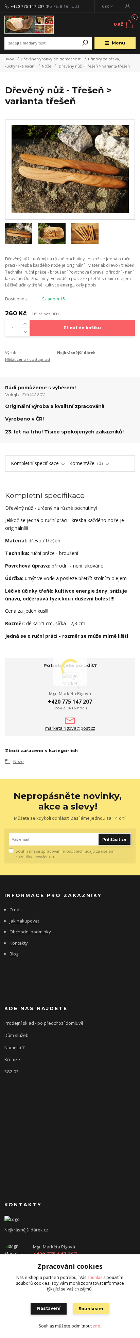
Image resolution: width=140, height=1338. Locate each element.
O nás (16, 910)
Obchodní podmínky (30, 932)
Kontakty (19, 943)
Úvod (9, 58)
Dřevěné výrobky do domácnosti (51, 58)
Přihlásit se (114, 839)
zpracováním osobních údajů (68, 851)
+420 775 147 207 (28, 6)
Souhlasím (90, 1308)
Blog (14, 954)
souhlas (94, 1277)
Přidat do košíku (82, 327)
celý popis (86, 285)
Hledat (85, 43)
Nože (46, 66)
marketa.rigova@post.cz (70, 728)
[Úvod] (29, 25)
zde (96, 1326)
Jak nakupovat (24, 921)
